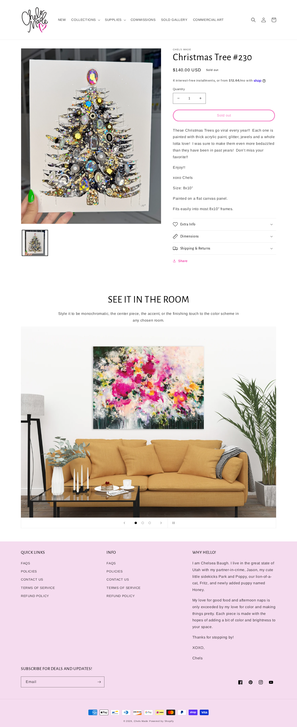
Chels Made (141, 721)
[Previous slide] (124, 523)
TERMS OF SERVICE (38, 588)
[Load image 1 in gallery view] (35, 243)
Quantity (179, 89)
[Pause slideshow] (173, 523)
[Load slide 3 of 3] (149, 522)
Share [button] (183, 261)
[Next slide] (161, 523)
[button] (85, 20)
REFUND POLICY (35, 596)
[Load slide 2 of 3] (142, 522)
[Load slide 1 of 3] (135, 522)
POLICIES (29, 571)
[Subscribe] (99, 681)
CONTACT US (32, 579)
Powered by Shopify (161, 721)
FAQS (25, 563)
